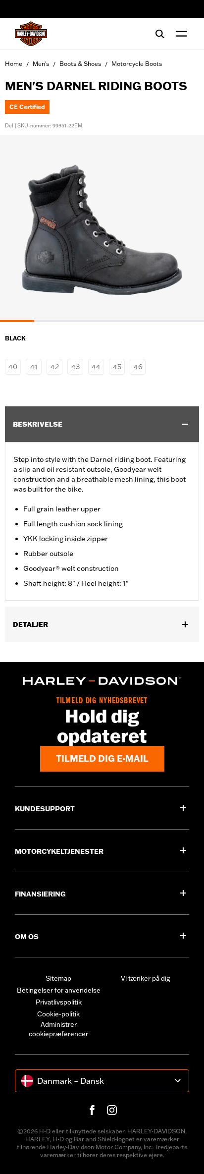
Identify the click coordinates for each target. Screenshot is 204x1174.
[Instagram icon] (112, 1110)
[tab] (17, 321)
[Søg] (160, 33)
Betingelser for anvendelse (59, 990)
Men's (41, 63)
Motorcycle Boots (136, 63)
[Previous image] (20, 228)
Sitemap (58, 978)
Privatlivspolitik (59, 1002)
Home (13, 63)
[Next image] (184, 228)
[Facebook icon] (92, 1110)
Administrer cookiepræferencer (58, 1029)
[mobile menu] (179, 34)
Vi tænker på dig (145, 978)
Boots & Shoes (80, 63)
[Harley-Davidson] (102, 681)
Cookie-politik (58, 1014)
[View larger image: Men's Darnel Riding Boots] (102, 227)
